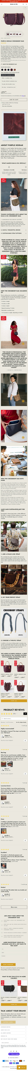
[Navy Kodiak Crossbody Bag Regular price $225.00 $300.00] (23, 343)
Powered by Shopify (14, 1068)
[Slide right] (23, 34)
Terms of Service (13, 969)
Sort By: (18, 722)
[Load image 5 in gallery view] (20, 34)
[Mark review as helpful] (25, 740)
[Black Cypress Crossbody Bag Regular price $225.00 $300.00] (23, 282)
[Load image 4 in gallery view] (17, 34)
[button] (23, 4)
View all (14, 701)
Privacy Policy (4, 969)
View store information (7, 106)
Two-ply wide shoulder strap (8, 84)
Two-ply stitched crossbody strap (9, 81)
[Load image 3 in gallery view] (14, 34)
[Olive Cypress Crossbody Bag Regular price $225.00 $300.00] (23, 206)
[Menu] (1, 4)
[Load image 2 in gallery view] (11, 34)
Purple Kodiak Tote (7, 674)
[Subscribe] (26, 1042)
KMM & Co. (7, 1066)
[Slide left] (4, 34)
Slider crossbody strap (7, 78)
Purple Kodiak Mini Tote (20, 675)
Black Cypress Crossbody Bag (9, 998)
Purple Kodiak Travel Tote (18, 694)
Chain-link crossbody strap (8, 75)
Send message (8, 964)
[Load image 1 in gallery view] (8, 34)
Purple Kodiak (7, 38)
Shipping (2, 93)
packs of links (13, 602)
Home (2, 38)
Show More (20, 759)
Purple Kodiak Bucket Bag (5, 694)
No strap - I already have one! (9, 87)
